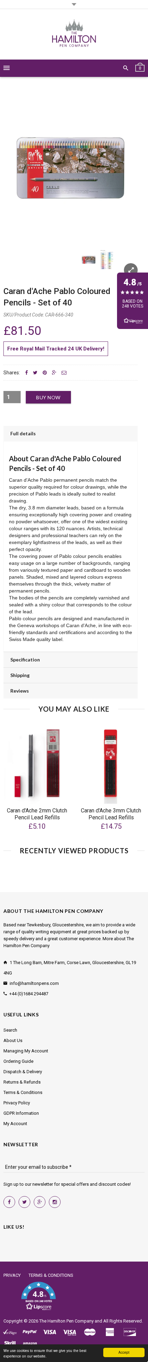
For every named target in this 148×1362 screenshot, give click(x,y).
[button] (38, 1296)
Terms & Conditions (22, 1092)
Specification (25, 659)
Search (10, 1030)
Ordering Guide (18, 1061)
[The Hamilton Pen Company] (74, 34)
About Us (12, 1040)
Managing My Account (25, 1050)
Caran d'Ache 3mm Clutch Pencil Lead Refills (111, 814)
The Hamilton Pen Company (66, 1321)
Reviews (19, 691)
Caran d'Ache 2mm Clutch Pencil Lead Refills (37, 814)
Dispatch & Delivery (22, 1071)
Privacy (12, 1275)
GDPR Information (21, 1113)
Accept (123, 1352)
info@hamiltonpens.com (34, 983)
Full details (23, 433)
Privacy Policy (16, 1102)
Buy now (48, 397)
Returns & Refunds (22, 1082)
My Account (15, 1123)
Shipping (20, 675)
